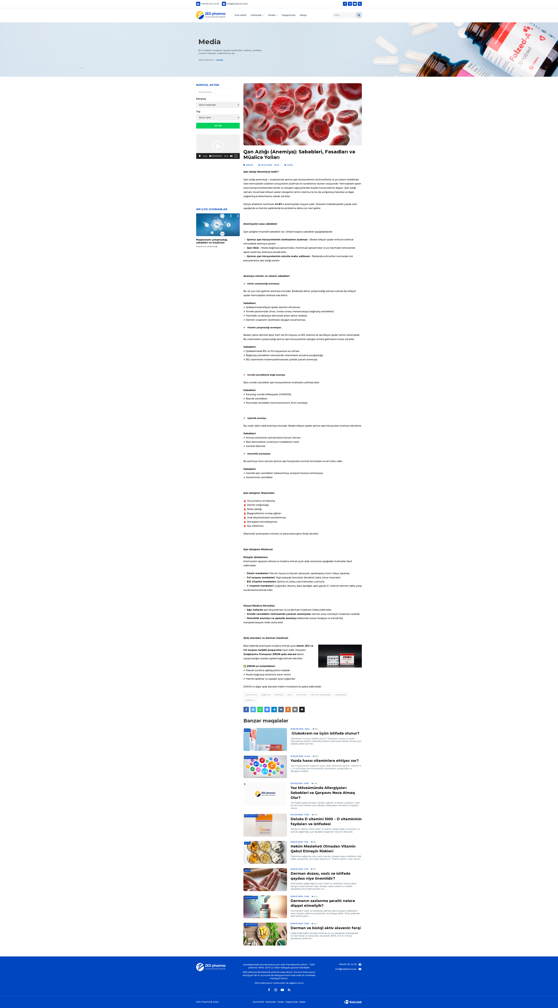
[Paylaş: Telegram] (274, 709)
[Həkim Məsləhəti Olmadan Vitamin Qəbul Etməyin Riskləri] (265, 852)
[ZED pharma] (210, 15)
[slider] (215, 156)
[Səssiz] (231, 156)
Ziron (289, 694)
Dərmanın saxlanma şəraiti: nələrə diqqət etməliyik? (323, 903)
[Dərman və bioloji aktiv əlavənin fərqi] (265, 934)
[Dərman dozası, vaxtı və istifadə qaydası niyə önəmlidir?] (265, 879)
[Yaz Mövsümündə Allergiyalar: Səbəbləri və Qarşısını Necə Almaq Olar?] (265, 793)
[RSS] (360, 4)
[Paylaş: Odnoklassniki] (288, 709)
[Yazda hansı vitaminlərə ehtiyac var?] (265, 766)
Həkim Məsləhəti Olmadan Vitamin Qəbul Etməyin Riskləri (323, 848)
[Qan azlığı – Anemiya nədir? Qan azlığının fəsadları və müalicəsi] (218, 224)
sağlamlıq (266, 694)
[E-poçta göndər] (295, 709)
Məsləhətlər (251, 757)
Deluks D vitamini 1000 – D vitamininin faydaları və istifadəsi (326, 821)
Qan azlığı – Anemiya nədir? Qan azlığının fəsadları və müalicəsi (216, 241)
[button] (302, 709)
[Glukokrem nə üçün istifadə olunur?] (265, 739)
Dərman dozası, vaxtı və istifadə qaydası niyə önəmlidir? (320, 875)
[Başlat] (199, 156)
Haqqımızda (288, 15)
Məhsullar (256, 15)
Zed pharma (251, 694)
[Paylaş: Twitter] (253, 709)
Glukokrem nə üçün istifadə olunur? (325, 733)
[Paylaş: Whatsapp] (260, 709)
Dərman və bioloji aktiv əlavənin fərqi (326, 928)
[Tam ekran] (236, 156)
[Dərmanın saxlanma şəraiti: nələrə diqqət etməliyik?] (265, 906)
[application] (218, 146)
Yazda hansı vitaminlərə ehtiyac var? (325, 760)
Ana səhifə (240, 15)
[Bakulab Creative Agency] (353, 1002)
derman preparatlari (321, 694)
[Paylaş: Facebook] (246, 709)
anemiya (279, 694)
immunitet (301, 694)
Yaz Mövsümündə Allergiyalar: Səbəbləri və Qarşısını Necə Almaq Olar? (323, 793)
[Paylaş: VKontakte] (281, 709)
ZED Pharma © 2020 (207, 1002)
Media (271, 15)
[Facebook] (345, 4)
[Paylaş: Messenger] (267, 709)
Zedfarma (250, 700)
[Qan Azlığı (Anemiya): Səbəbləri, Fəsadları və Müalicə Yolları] (302, 114)
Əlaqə (303, 15)
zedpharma (340, 694)
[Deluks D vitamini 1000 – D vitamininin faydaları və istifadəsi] (265, 825)
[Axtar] (359, 15)
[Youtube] (355, 4)
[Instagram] (350, 4)
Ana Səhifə (258, 1002)
